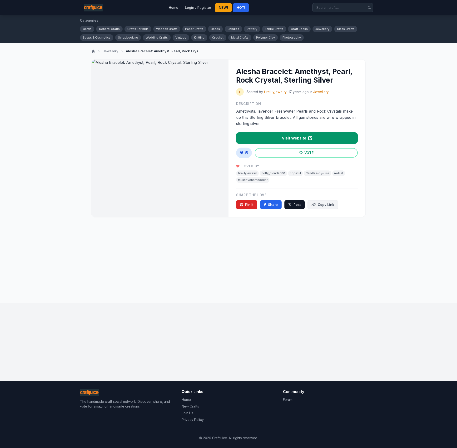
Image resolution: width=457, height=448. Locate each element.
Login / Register (198, 7)
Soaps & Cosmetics (96, 37)
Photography (292, 37)
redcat (338, 173)
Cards (87, 29)
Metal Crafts (239, 37)
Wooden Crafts (167, 29)
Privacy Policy (193, 420)
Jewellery (322, 29)
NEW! (223, 7)
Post (297, 205)
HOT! (241, 7)
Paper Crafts (194, 29)
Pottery (252, 29)
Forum (288, 400)
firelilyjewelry (275, 92)
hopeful (295, 173)
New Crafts (190, 406)
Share (273, 205)
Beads (215, 29)
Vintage (180, 37)
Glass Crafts (345, 29)
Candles (233, 29)
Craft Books (299, 29)
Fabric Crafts (274, 29)
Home (173, 7)
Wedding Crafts (157, 37)
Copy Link (326, 205)
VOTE (308, 153)
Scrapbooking (128, 37)
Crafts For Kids (138, 29)
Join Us (187, 413)
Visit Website (294, 138)
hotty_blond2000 (273, 173)
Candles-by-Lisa (317, 173)
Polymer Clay (265, 37)
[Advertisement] (228, 258)
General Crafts (109, 29)
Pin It (249, 205)
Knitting (199, 37)
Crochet (218, 37)
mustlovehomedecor (253, 180)
